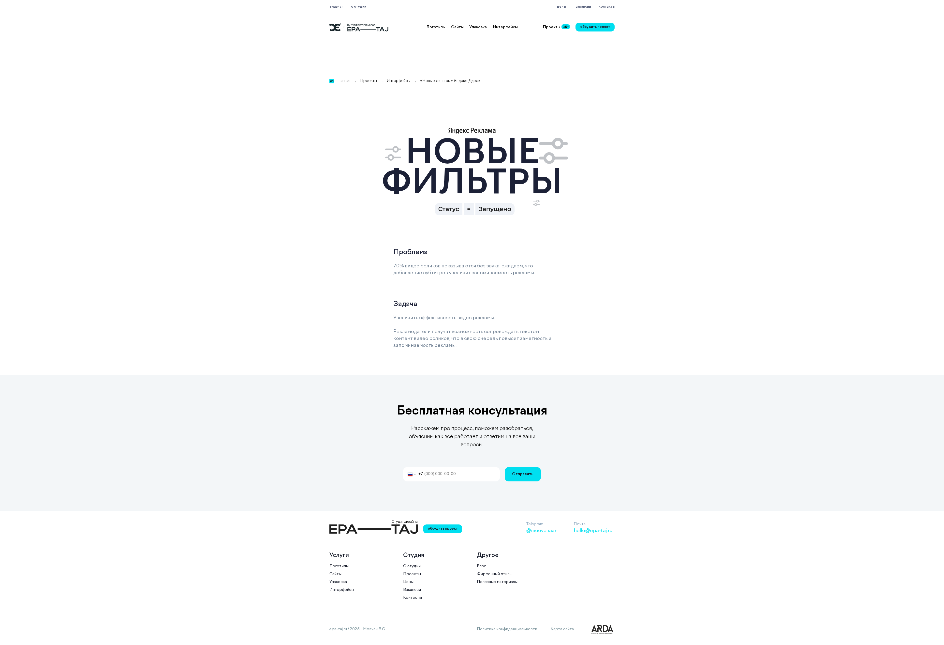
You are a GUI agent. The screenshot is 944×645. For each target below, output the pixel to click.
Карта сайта (562, 629)
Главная (343, 81)
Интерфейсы (505, 27)
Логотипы (435, 27)
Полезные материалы (497, 582)
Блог (481, 566)
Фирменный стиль (494, 574)
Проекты (368, 81)
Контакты (412, 598)
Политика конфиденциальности (507, 629)
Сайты (457, 27)
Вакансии (412, 590)
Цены (408, 582)
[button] (595, 27)
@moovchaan (542, 530)
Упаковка (478, 27)
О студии (412, 566)
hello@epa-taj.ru (593, 530)
